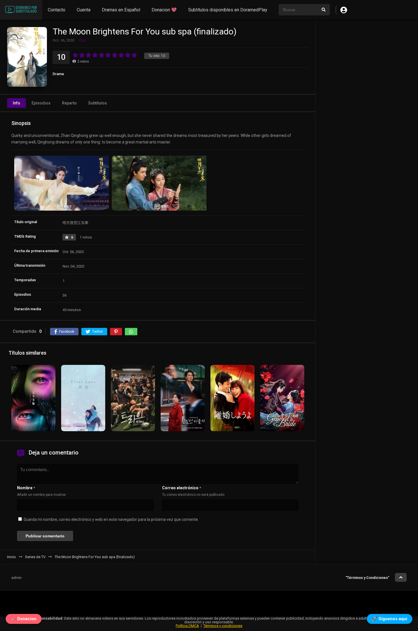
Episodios (41, 103)
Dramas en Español (121, 10)
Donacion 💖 (164, 10)
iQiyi (81, 40)
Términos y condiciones (222, 626)
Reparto (69, 103)
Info (16, 103)
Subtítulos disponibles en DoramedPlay (227, 10)
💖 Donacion (23, 620)
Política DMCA (187, 626)
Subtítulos (97, 103)
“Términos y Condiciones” (367, 577)
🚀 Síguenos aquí (389, 620)
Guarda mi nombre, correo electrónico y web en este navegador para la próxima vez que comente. (111, 519)
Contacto (56, 10)
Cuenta (83, 10)
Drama (58, 74)
